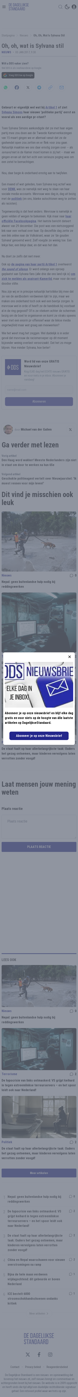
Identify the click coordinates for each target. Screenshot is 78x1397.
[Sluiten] (70, 657)
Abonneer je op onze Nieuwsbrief (39, 736)
